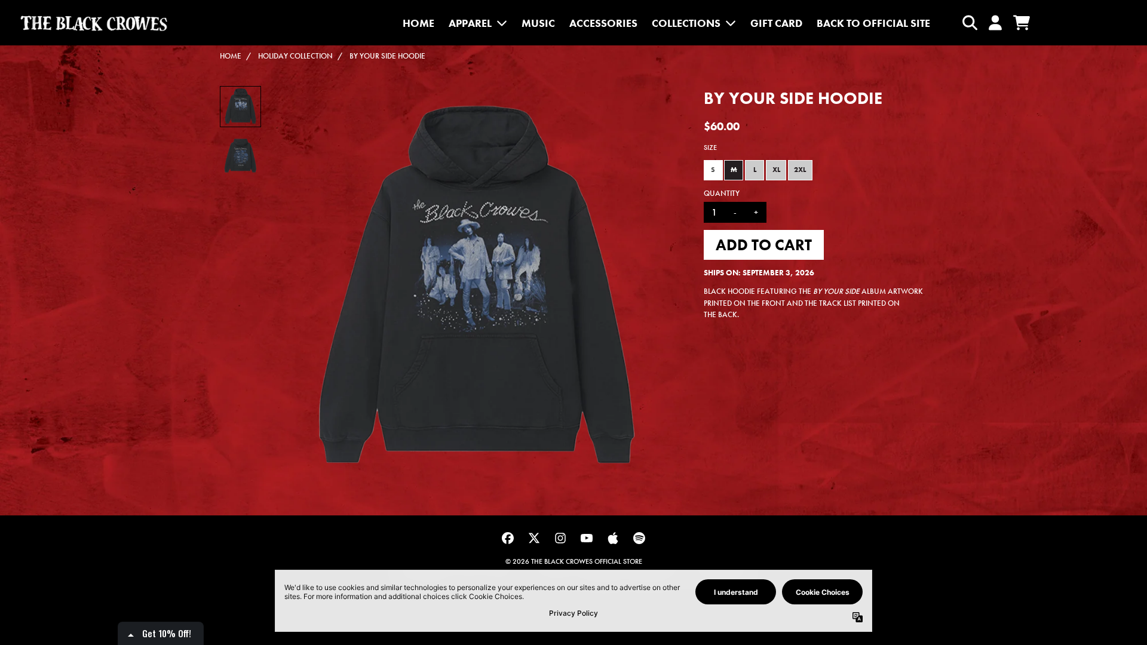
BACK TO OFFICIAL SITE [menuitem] (873, 23)
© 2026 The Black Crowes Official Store (573, 561)
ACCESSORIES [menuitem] (603, 23)
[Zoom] (476, 290)
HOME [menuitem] (418, 23)
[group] (240, 106)
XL (776, 169)
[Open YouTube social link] (587, 538)
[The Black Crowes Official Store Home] (93, 23)
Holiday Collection (295, 56)
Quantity (722, 193)
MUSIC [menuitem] (538, 23)
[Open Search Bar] (969, 22)
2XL (800, 169)
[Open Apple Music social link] (613, 538)
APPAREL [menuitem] (470, 23)
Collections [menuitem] (686, 23)
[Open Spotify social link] (639, 538)
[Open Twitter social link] (534, 538)
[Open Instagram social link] (560, 538)
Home (230, 56)
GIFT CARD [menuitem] (776, 23)
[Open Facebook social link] (508, 538)
